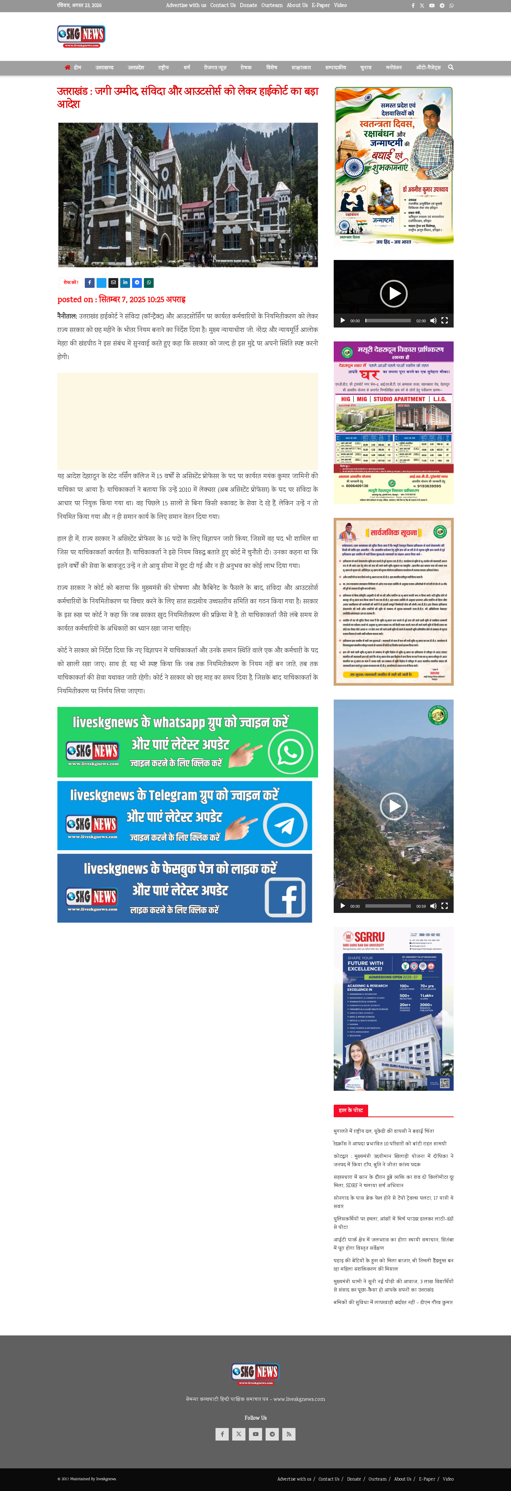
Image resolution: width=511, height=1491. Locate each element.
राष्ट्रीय (164, 68)
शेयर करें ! (71, 283)
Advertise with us (186, 6)
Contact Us (223, 6)
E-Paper (321, 6)
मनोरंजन (394, 68)
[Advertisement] (187, 421)
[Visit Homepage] (81, 36)
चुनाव (366, 68)
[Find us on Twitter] (238, 1434)
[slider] (388, 320)
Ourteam (272, 6)
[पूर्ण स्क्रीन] (444, 320)
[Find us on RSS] (288, 1434)
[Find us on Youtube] (255, 1434)
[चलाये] (342, 320)
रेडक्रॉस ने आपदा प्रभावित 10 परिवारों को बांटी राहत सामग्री (390, 1144)
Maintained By (83, 1479)
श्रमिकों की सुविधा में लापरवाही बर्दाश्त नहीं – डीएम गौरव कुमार (393, 1303)
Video (340, 6)
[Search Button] (451, 68)
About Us (297, 6)
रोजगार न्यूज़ (215, 68)
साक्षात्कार (301, 68)
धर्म (187, 68)
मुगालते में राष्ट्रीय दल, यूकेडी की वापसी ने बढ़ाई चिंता (384, 1132)
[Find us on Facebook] (222, 1434)
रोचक (246, 68)
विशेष (271, 68)
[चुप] (433, 320)
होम (77, 68)
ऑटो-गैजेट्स (428, 68)
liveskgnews (106, 1479)
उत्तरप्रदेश (136, 68)
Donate (248, 6)
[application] (394, 294)
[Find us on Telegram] (272, 1434)
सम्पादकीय (335, 68)
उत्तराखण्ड (104, 68)
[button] (394, 294)
